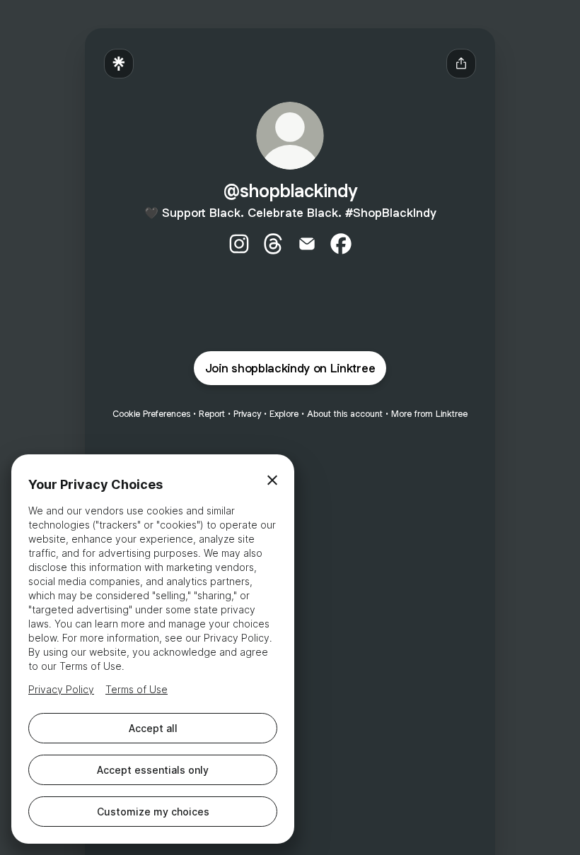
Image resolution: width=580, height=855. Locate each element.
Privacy (247, 414)
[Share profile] (461, 63)
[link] (239, 244)
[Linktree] (119, 63)
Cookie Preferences (151, 414)
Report (212, 414)
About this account (345, 414)
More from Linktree (429, 414)
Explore (283, 414)
